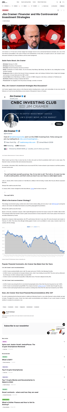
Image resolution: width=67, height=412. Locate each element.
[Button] (57, 2)
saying (32, 188)
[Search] (57, 2)
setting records (41, 286)
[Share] (58, 10)
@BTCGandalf (55, 204)
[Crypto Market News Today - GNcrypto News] (4, 2)
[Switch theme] (60, 2)
